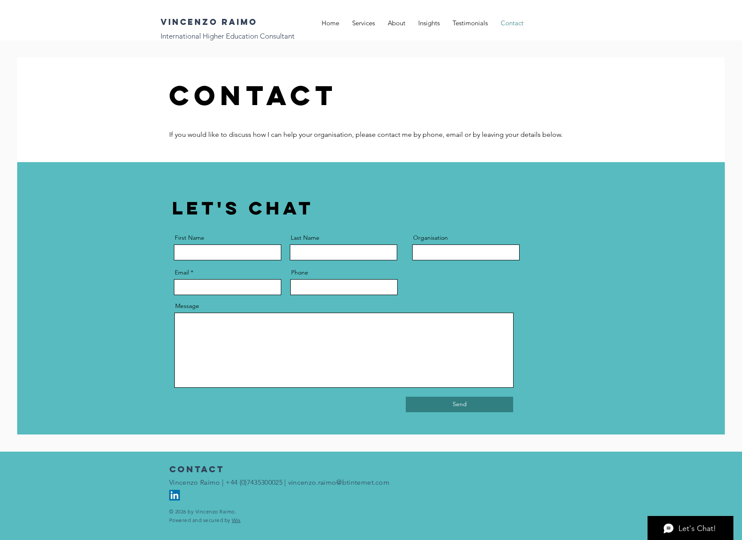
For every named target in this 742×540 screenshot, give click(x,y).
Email (182, 272)
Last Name (305, 238)
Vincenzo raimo (209, 22)
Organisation (430, 238)
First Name (189, 238)
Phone (299, 272)
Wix (236, 520)
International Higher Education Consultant (228, 36)
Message (187, 306)
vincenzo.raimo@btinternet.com (338, 482)
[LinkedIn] (174, 495)
